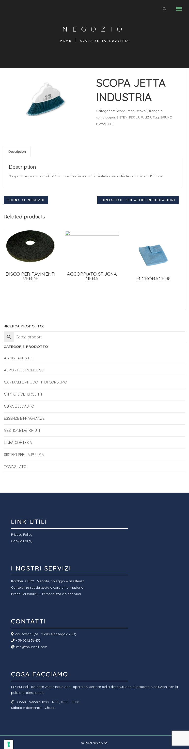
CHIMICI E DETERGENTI (23, 394)
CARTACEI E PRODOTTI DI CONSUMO (35, 382)
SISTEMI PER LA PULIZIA (134, 117)
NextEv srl (100, 743)
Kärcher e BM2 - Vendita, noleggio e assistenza (47, 581)
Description (17, 151)
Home (65, 40)
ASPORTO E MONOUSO (24, 370)
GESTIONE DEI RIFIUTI (22, 430)
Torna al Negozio (26, 200)
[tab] (17, 151)
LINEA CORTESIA (18, 442)
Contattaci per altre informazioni (138, 200)
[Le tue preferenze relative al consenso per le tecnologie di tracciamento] (8, 744)
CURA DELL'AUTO (19, 406)
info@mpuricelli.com (31, 647)
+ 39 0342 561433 (28, 640)
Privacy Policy (21, 534)
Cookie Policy (21, 541)
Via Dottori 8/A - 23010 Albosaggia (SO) (45, 634)
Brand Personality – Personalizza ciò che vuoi (46, 594)
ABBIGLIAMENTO (18, 358)
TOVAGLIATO (15, 466)
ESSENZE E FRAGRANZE (24, 418)
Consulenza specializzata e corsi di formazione (47, 587)
